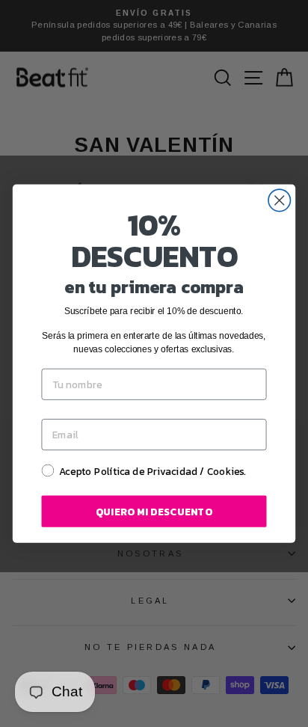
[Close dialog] (279, 200)
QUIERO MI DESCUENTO (154, 511)
